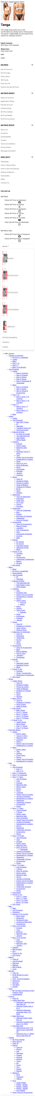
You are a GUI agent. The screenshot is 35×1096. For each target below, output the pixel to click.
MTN (18, 1075)
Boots (18, 489)
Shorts (18, 599)
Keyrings (15, 983)
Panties (19, 514)
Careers (4, 140)
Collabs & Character (16, 356)
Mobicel (19, 1059)
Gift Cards (4, 80)
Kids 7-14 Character (19, 775)
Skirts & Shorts (21, 847)
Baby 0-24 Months (19, 367)
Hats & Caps (20, 653)
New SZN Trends (22, 422)
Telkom (19, 1079)
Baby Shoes (20, 710)
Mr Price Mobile (6, 115)
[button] (17, 65)
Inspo (11, 989)
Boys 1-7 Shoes (22, 714)
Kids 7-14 (15, 363)
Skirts (18, 467)
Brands (15, 540)
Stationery (16, 981)
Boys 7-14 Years (18, 865)
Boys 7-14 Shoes (22, 718)
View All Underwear (23, 510)
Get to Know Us (6, 69)
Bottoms (19, 932)
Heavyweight (17, 573)
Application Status (7, 101)
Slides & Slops (21, 630)
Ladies (14, 359)
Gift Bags (15, 985)
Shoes (14, 477)
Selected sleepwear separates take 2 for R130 (23, 1012)
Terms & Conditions (8, 144)
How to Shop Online (8, 165)
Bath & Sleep (17, 949)
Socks (18, 644)
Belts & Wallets (21, 651)
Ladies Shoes (17, 681)
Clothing (15, 442)
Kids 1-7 (15, 365)
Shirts (18, 606)
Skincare (15, 963)
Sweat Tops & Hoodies (24, 457)
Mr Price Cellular (7, 112)
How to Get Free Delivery (10, 169)
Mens (14, 361)
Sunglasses (20, 657)
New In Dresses (22, 375)
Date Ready (20, 438)
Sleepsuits (20, 918)
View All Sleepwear (23, 497)
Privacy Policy (6, 147)
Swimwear (24, 849)
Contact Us (5, 183)
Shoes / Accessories (23, 673)
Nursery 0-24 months (20, 914)
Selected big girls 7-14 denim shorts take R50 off (24, 1030)
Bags (18, 650)
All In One (19, 503)
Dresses (19, 444)
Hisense (19, 1057)
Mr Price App (5, 73)
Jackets (19, 473)
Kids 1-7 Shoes (21, 726)
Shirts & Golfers (22, 818)
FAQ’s (3, 179)
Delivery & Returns (7, 172)
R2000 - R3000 (22, 1087)
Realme (19, 1071)
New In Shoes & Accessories (22, 392)
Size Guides (5, 176)
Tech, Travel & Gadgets (20, 979)
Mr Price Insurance (8, 119)
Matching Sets (21, 448)
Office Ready (21, 440)
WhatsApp (5, 162)
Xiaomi (18, 1069)
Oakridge (19, 426)
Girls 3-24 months (19, 926)
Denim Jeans (21, 446)
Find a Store (5, 76)
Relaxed (23, 612)
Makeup (15, 965)
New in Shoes (21, 379)
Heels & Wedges (22, 485)
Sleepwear (16, 495)
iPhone (18, 1049)
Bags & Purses (21, 526)
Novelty (19, 563)
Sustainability (6, 137)
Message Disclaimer (8, 151)
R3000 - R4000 (22, 1089)
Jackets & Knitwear (23, 797)
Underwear (16, 508)
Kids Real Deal (17, 1026)
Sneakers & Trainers (23, 487)
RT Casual (20, 542)
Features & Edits (18, 432)
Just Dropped (14, 369)
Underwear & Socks (23, 802)
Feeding (15, 947)
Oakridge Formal (22, 548)
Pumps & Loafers (22, 483)
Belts (18, 538)
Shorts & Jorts (21, 463)
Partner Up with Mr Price (10, 87)
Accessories (16, 522)
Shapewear (20, 518)
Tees (18, 455)
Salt (17, 1051)
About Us (4, 130)
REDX (18, 550)
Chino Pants (20, 610)
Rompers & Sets (22, 920)
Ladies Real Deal (18, 1000)
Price (14, 1081)
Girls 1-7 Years (17, 777)
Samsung (19, 1053)
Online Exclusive (22, 430)
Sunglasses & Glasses (24, 534)
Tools (14, 969)
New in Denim (21, 377)
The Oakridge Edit (23, 436)
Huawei (19, 1055)
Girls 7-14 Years (18, 836)
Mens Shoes (16, 699)
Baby (14, 414)
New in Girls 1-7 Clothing (22, 407)
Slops (18, 491)
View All (19, 479)
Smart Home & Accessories (22, 1092)
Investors (4, 133)
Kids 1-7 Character (19, 773)
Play (14, 951)
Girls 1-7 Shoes (21, 712)
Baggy (22, 604)
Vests (18, 642)
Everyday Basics (15, 730)
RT (17, 424)
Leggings (19, 475)
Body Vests (20, 916)
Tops (18, 450)
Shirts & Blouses (22, 465)
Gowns (18, 504)
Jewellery (19, 528)
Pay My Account (7, 105)
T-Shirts (19, 812)
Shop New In (17, 1041)
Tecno (18, 1061)
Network (15, 1073)
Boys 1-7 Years (17, 808)
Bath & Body (16, 967)
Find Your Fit (5, 83)
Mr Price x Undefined (20, 357)
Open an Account (7, 98)
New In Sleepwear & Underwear (23, 382)
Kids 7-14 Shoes (22, 728)
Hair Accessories (22, 530)
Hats (18, 532)
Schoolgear (16, 893)
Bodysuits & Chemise (24, 516)
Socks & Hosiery (22, 520)
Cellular (11, 1038)
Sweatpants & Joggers (24, 459)
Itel (17, 1063)
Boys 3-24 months (19, 938)
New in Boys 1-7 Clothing (22, 411)
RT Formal (20, 544)
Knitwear (19, 471)
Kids (10, 763)
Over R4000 (20, 1090)
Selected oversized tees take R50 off (25, 1003)
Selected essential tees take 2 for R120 (24, 1023)
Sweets (15, 987)
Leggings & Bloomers (24, 922)
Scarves (19, 536)
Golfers (19, 608)
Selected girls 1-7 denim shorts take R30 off (25, 1035)
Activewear (20, 469)
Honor (18, 1065)
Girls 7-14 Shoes (22, 716)
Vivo (18, 1067)
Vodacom (19, 1077)
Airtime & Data (6, 108)
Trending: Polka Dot (23, 428)
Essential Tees (21, 593)
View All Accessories (24, 524)
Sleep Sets (20, 501)
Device (15, 1045)
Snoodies (19, 506)
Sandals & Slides (22, 481)
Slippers (19, 493)
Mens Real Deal (18, 1016)
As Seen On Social (23, 434)
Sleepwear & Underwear (21, 632)
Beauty (18, 561)
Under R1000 (21, 1083)
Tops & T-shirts (22, 736)
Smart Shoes (21, 628)
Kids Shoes (16, 708)
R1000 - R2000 (21, 1085)
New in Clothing (22, 373)
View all (23, 602)
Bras (18, 512)
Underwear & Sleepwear (25, 559)
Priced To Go (17, 552)
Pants (18, 461)
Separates (20, 499)
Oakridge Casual (22, 546)
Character (16, 912)
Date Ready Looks (23, 585)
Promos (11, 996)
